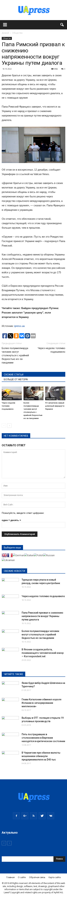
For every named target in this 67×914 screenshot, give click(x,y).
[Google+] (24, 815)
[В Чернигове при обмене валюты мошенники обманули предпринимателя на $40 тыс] (10, 757)
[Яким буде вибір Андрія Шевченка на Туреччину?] (10, 687)
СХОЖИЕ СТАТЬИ (13, 374)
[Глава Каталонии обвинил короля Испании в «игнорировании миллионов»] (10, 704)
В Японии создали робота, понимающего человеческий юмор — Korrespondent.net (43, 653)
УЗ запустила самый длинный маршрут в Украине (54, 406)
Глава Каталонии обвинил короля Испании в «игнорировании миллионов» (41, 703)
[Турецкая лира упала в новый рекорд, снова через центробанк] (10, 584)
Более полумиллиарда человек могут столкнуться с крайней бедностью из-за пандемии (15, 355)
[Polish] (38, 555)
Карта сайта (55, 877)
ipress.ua (19, 325)
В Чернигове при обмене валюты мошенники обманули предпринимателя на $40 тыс (41, 756)
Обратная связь (37, 877)
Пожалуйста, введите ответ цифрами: (23, 513)
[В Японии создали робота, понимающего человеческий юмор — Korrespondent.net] (10, 654)
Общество (7, 38)
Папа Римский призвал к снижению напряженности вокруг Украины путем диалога (42, 616)
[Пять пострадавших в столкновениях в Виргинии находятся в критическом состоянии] (10, 739)
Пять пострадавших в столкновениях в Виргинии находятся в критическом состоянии (43, 738)
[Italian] (29, 555)
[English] (4, 555)
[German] (18, 555)
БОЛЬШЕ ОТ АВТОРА (16, 379)
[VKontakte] (50, 815)
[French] (10, 555)
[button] (62, 24)
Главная (10, 877)
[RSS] (33, 815)
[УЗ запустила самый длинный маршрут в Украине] (55, 393)
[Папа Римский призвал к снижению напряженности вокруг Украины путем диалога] (10, 617)
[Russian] (49, 555)
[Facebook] (16, 815)
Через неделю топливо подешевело (51, 350)
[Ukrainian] (8, 559)
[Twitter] (42, 815)
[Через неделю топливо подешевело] (12, 393)
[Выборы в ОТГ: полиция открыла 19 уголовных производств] (10, 722)
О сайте (22, 877)
